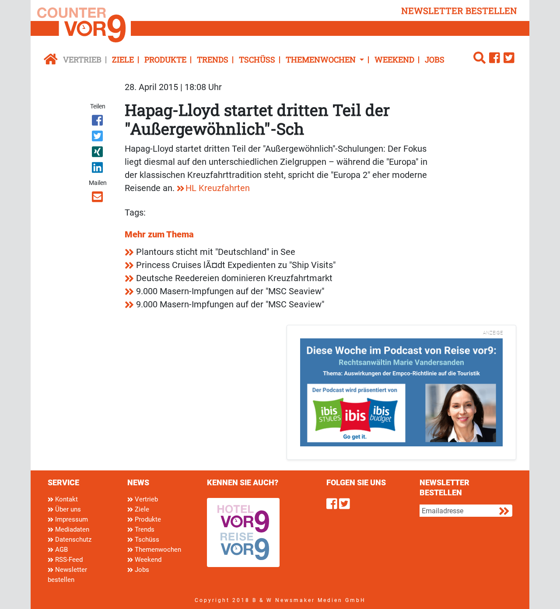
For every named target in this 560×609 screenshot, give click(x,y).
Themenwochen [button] (321, 59)
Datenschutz (72, 539)
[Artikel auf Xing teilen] (98, 153)
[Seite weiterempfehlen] (98, 198)
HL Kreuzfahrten (218, 188)
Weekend (394, 59)
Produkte (165, 59)
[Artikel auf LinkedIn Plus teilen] (98, 169)
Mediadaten (71, 529)
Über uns (67, 509)
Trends (212, 59)
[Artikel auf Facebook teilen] (98, 122)
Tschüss (257, 59)
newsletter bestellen (459, 10)
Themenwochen (157, 549)
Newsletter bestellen (67, 575)
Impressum (70, 519)
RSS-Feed (68, 560)
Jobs (434, 59)
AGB (60, 549)
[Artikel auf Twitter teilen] (98, 138)
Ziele (123, 59)
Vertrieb (82, 59)
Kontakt (65, 499)
